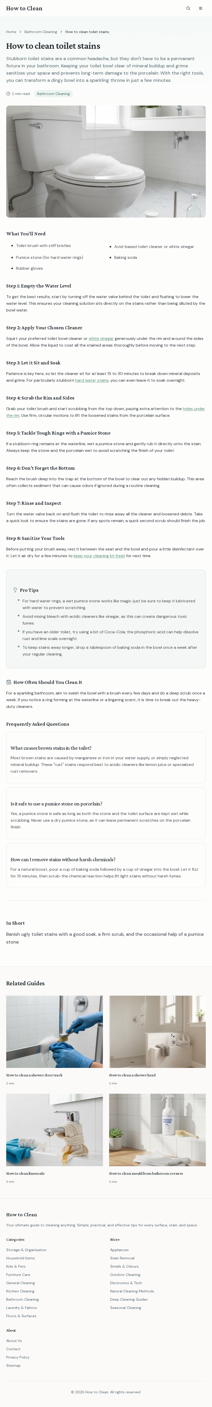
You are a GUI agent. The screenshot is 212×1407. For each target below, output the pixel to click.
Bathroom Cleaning (41, 31)
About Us (14, 1340)
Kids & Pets (16, 1266)
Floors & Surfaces (21, 1316)
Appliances (119, 1250)
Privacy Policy (17, 1357)
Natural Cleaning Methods (132, 1291)
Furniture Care (18, 1274)
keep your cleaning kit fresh (99, 555)
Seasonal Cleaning (125, 1307)
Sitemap (13, 1365)
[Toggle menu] (200, 8)
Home (11, 31)
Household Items (20, 1258)
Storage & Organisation (26, 1250)
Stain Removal (122, 1258)
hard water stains (92, 380)
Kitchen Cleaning (20, 1291)
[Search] (188, 8)
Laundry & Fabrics (21, 1307)
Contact (13, 1349)
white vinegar (101, 338)
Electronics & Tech (126, 1283)
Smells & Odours (124, 1266)
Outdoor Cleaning (125, 1274)
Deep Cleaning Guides (129, 1299)
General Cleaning (20, 1283)
